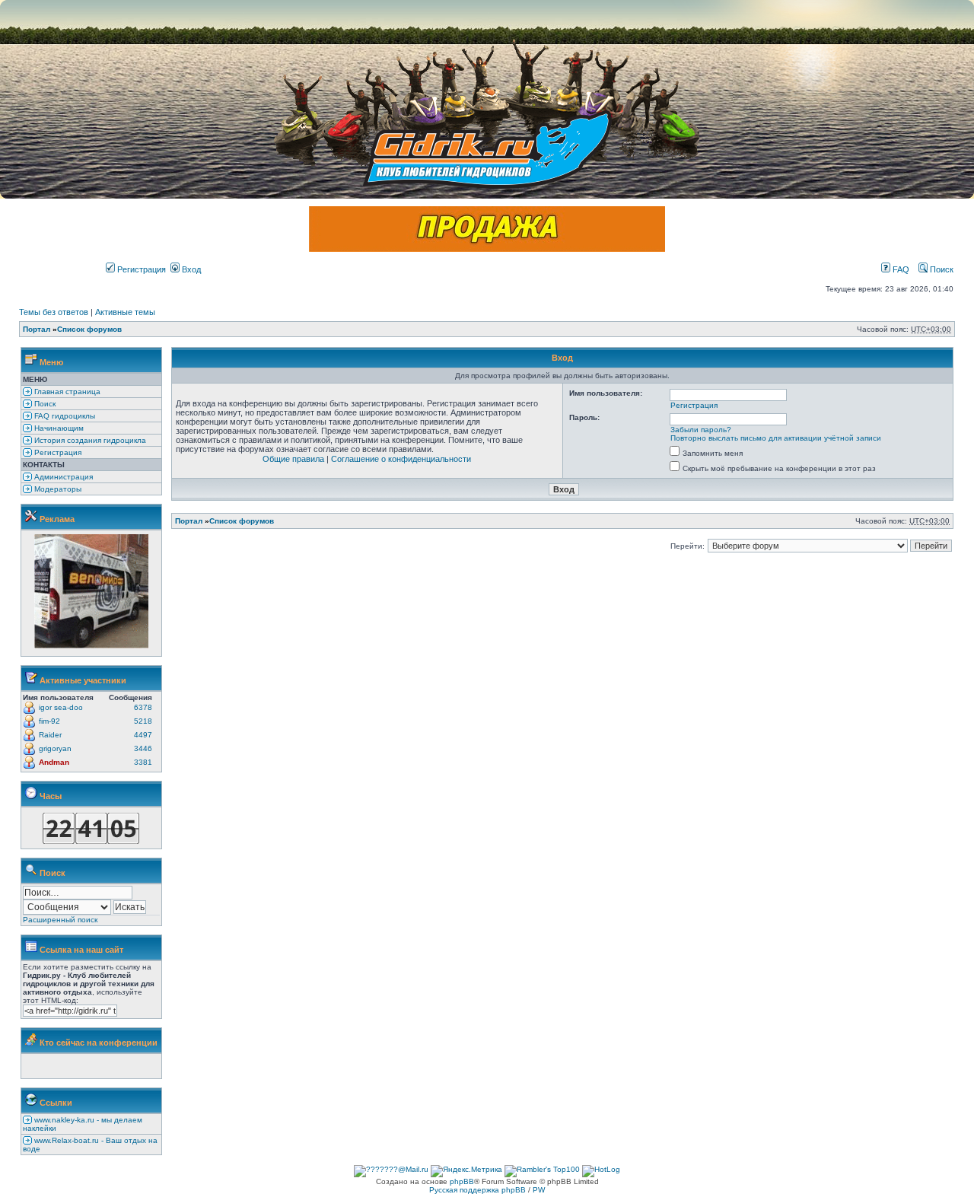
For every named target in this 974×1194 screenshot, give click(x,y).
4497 (143, 735)
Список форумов (89, 329)
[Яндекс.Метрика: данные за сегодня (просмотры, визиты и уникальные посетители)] (466, 1171)
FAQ (899, 269)
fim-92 (49, 721)
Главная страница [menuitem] (66, 391)
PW (539, 1190)
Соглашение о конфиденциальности (401, 458)
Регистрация (140, 269)
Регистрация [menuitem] (56, 452)
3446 (143, 748)
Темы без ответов (53, 312)
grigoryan (55, 748)
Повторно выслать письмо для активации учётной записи (775, 438)
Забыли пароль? (700, 429)
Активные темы (125, 312)
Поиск (940, 269)
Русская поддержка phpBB (477, 1190)
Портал (36, 329)
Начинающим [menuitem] (58, 428)
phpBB (462, 1181)
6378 (143, 707)
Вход (190, 269)
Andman (54, 762)
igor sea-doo (61, 707)
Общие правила (293, 458)
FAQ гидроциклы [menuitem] (63, 416)
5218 (143, 721)
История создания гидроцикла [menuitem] (89, 440)
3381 (143, 762)
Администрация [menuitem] (62, 477)
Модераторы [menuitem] (56, 489)
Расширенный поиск (60, 919)
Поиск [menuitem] (44, 404)
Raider (50, 735)
